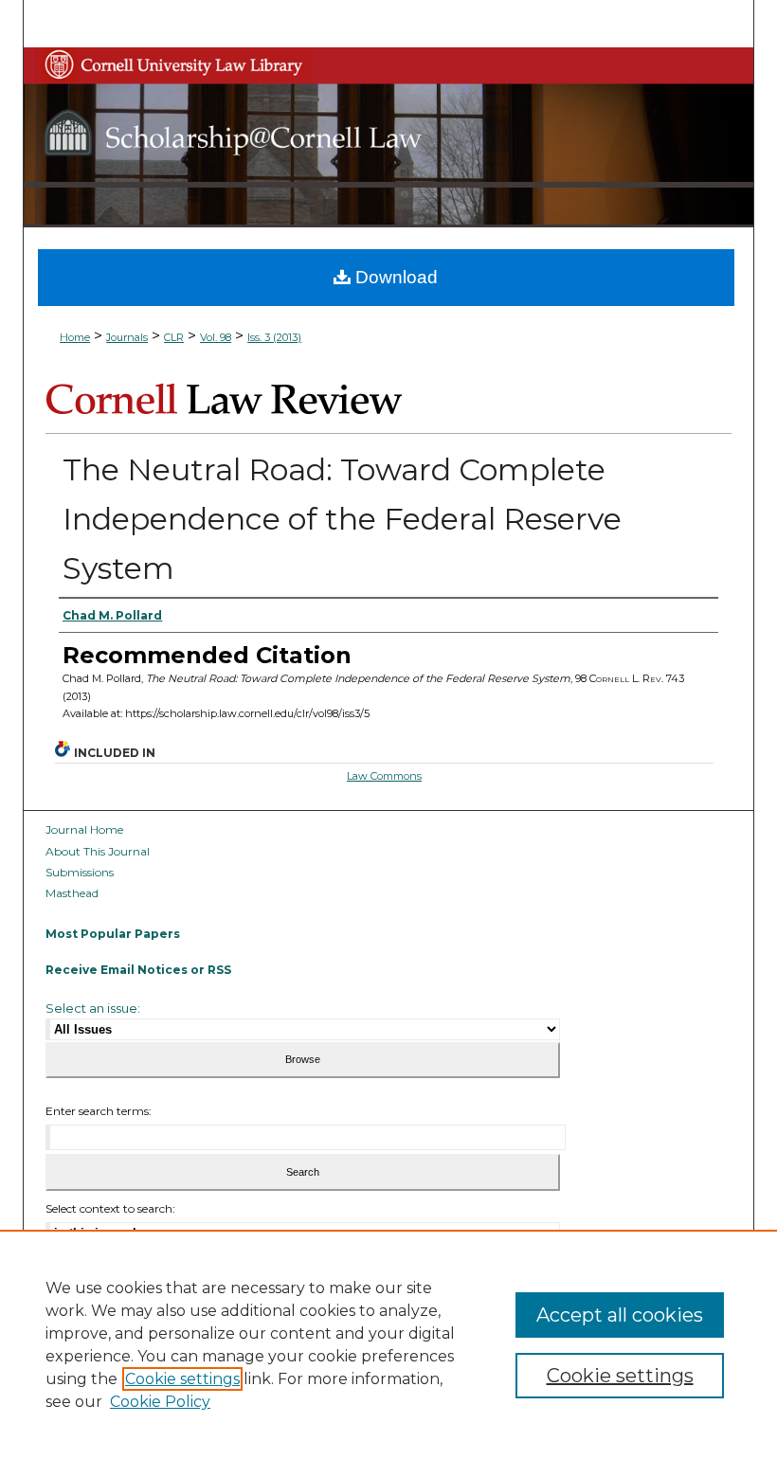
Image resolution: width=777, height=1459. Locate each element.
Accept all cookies (619, 1315)
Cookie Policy (160, 1402)
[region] (388, 1344)
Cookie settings (182, 1379)
